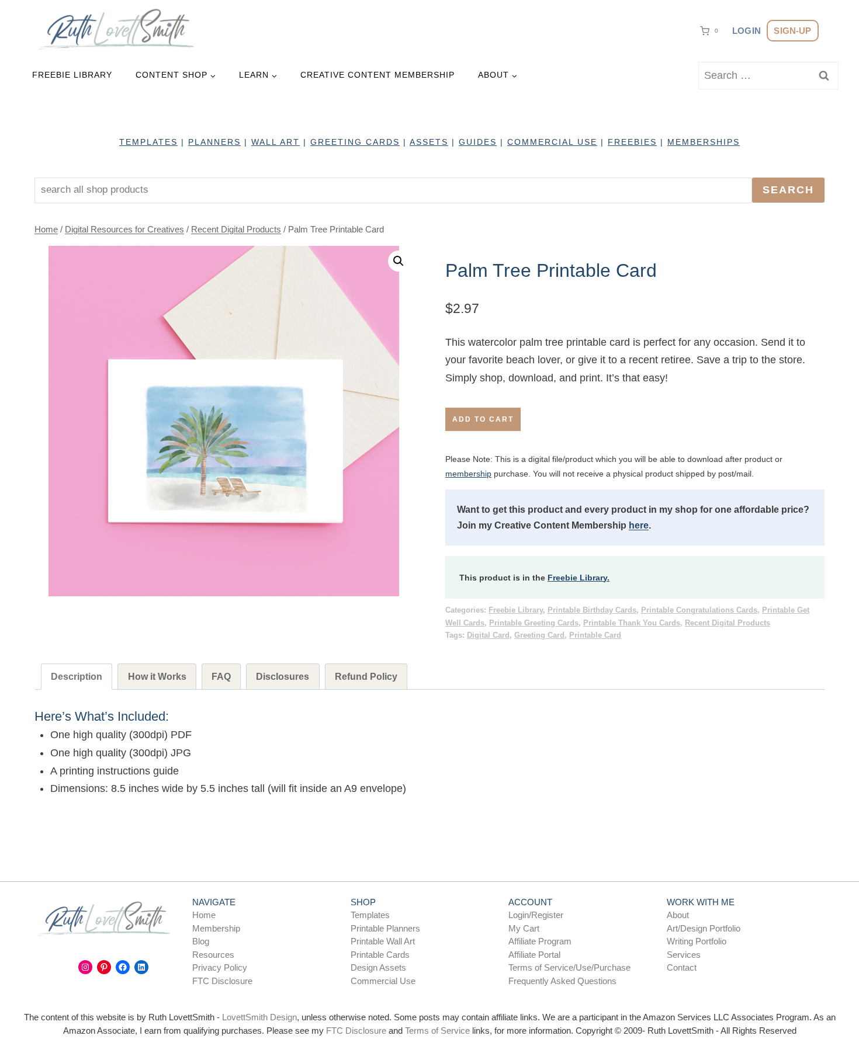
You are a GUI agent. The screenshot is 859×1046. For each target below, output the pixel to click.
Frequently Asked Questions (562, 981)
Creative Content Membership (377, 74)
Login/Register (535, 915)
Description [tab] (76, 676)
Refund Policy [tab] (366, 676)
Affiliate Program (539, 941)
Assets (429, 142)
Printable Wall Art (383, 941)
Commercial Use (383, 981)
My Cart (523, 928)
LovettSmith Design (259, 1017)
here (639, 525)
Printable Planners (385, 928)
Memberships (703, 142)
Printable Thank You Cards (631, 623)
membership (468, 473)
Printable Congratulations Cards (699, 610)
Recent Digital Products (727, 623)
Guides (478, 142)
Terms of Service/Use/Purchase (569, 967)
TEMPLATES (148, 142)
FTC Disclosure (222, 981)
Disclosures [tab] (282, 676)
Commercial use (552, 142)
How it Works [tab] (157, 676)
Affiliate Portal (534, 955)
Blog (200, 941)
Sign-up (792, 31)
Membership (216, 928)
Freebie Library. (578, 577)
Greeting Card (539, 635)
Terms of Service (437, 1030)
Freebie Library (72, 74)
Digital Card (488, 635)
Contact (682, 967)
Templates (370, 915)
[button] (398, 261)
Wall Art (275, 142)
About (678, 915)
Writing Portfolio (696, 941)
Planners (214, 142)
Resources (213, 955)
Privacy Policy (219, 967)
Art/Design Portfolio (703, 928)
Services (684, 955)
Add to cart (483, 419)
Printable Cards (380, 955)
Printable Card (595, 635)
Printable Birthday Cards (592, 610)
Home (204, 915)
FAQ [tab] (221, 676)
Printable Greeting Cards (534, 623)
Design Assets (378, 967)
